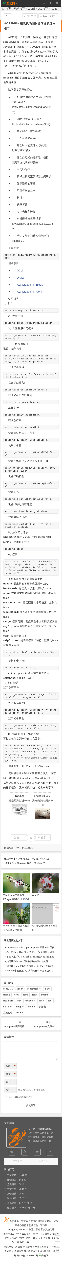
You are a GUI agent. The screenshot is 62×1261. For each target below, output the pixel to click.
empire (44, 994)
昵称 (11, 1066)
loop (34, 994)
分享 (43, 837)
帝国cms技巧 (34, 988)
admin (23, 863)
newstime (30, 1000)
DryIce (20, 277)
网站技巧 (19, 8)
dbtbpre (20, 1006)
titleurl (20, 988)
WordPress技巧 (38, 8)
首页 (8, 8)
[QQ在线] (24, 1152)
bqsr (50, 1000)
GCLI (20, 270)
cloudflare (8, 1000)
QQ (8, 1090)
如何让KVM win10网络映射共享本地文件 (27, 961)
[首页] (57, 1238)
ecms (25, 994)
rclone (19, 1012)
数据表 (42, 1006)
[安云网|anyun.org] (43, 1255)
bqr (19, 1000)
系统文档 (7, 1012)
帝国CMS (8, 988)
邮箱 (11, 1074)
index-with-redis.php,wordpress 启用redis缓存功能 (32, 947)
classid (6, 994)
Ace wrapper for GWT (29, 291)
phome (31, 1006)
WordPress (37, 895)
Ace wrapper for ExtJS (30, 284)
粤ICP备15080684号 (27, 1255)
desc (41, 1000)
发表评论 (31, 15)
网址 (8, 1082)
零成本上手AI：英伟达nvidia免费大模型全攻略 (30, 956)
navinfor (7, 1006)
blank (47, 988)
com (16, 994)
